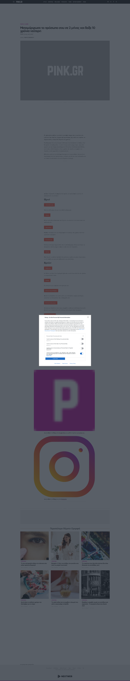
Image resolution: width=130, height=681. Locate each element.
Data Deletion (57, 363)
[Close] (88, 317)
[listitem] (65, 336)
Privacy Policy (73, 363)
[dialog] (65, 340)
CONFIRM (55, 358)
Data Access (65, 363)
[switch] (82, 339)
